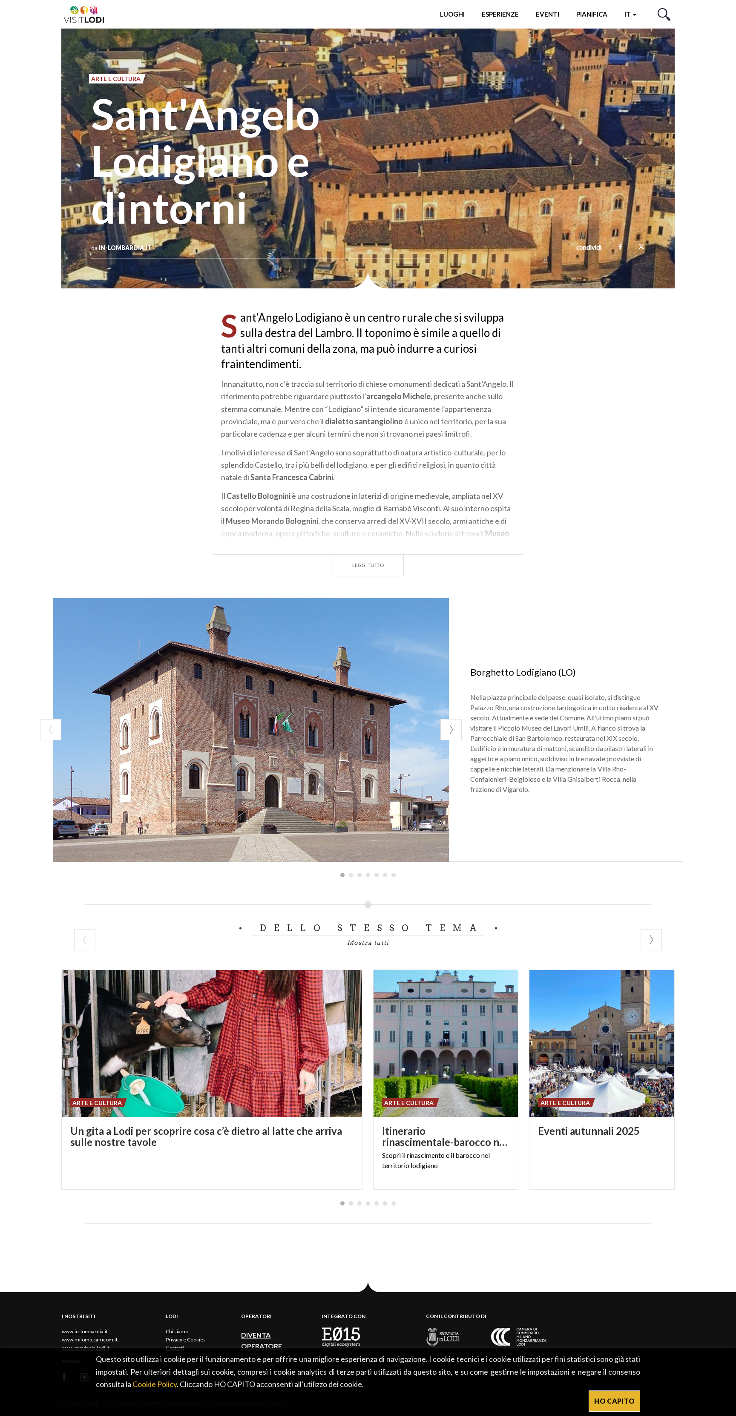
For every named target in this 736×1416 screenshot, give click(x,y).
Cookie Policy (154, 1384)
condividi (588, 248)
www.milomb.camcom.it (90, 1339)
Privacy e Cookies (186, 1339)
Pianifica (591, 14)
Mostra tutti (368, 942)
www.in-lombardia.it (85, 1331)
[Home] (87, 14)
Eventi (547, 14)
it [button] (628, 14)
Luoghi (452, 14)
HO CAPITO (614, 1401)
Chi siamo (177, 1331)
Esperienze (500, 14)
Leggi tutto (368, 565)
